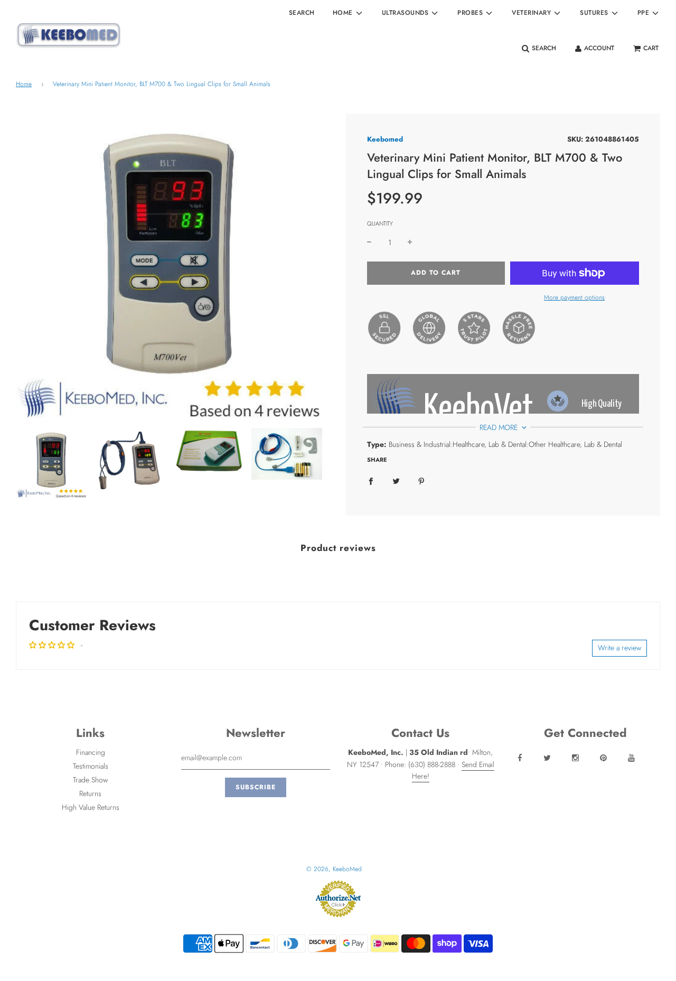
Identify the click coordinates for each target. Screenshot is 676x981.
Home (24, 84)
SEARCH (302, 12)
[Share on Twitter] (396, 480)
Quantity (380, 223)
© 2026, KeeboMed (334, 869)
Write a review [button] (619, 647)
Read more (500, 427)
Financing (90, 752)
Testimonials (90, 766)
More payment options (574, 297)
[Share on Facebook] (370, 480)
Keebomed (385, 139)
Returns (90, 793)
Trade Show (90, 779)
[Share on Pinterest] (421, 480)
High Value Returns (90, 807)
